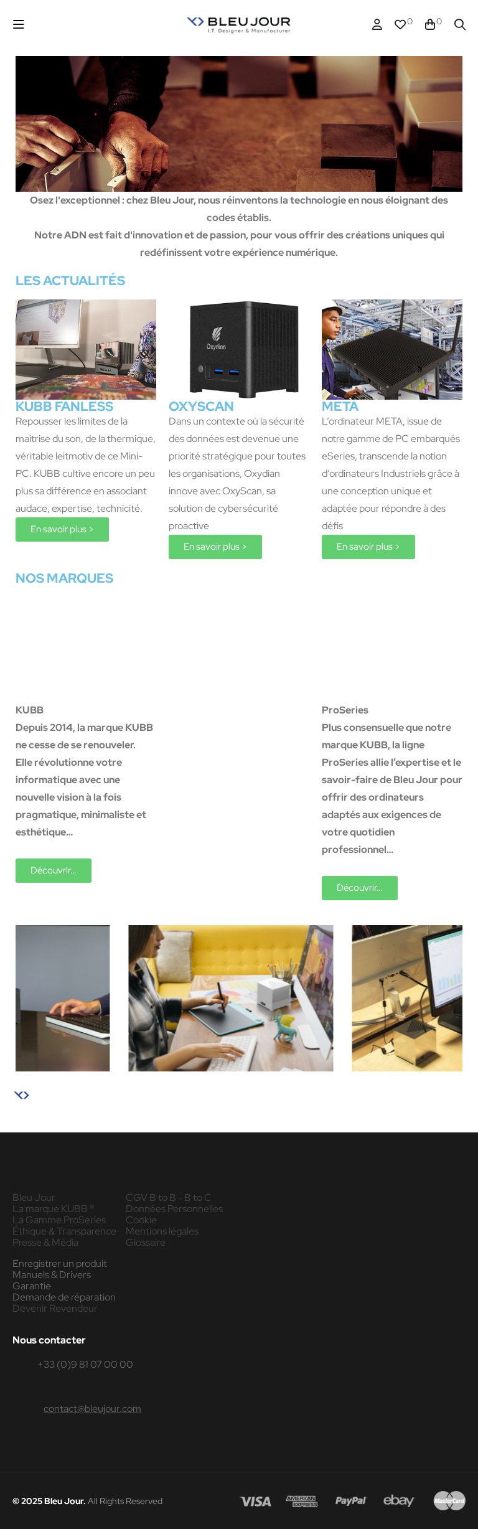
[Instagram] (60, 1119)
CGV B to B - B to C (169, 1197)
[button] (62, 529)
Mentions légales (162, 1231)
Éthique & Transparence (64, 1231)
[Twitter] (87, 1119)
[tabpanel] (125, 998)
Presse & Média (45, 1242)
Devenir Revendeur (55, 1308)
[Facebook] (33, 1119)
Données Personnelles (174, 1209)
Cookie (141, 1220)
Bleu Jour (33, 1197)
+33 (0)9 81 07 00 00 (85, 1364)
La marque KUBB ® (53, 1209)
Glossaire (146, 1242)
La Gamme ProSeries (59, 1220)
